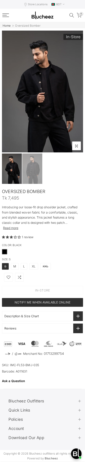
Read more (10, 228)
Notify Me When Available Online (42, 302)
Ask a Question (13, 381)
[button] (12, 237)
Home (7, 25)
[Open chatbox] (76, 453)
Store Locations (38, 4)
